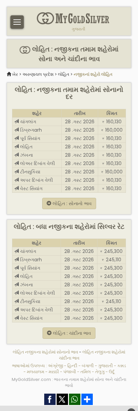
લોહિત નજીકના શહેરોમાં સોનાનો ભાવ (46, 352)
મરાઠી (54, 372)
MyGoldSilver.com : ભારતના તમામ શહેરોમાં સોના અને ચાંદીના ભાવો (69, 382)
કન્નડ (121, 366)
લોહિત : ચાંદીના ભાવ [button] (71, 333)
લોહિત (63, 74)
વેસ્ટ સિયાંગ (31, 188)
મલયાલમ (35, 372)
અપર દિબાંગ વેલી (36, 180)
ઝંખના (26, 155)
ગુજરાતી (78, 29)
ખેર (15, 74)
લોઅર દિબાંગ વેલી (37, 163)
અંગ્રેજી (55, 366)
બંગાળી (88, 366)
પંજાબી (69, 372)
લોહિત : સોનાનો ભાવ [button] (71, 203)
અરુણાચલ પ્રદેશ (38, 74)
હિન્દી (72, 366)
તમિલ (85, 372)
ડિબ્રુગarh (30, 130)
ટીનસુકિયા (29, 171)
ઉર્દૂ (112, 372)
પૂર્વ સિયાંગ (29, 138)
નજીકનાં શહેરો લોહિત (93, 74)
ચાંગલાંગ (27, 121)
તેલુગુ (100, 372)
